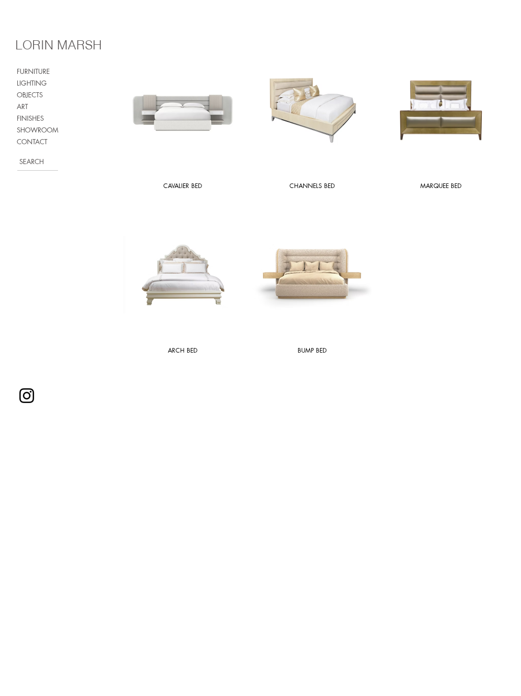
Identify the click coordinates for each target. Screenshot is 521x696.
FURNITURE (33, 71)
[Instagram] (27, 396)
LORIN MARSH (58, 44)
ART (22, 106)
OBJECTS (30, 94)
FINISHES (30, 118)
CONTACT (32, 141)
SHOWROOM (38, 130)
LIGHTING (32, 83)
